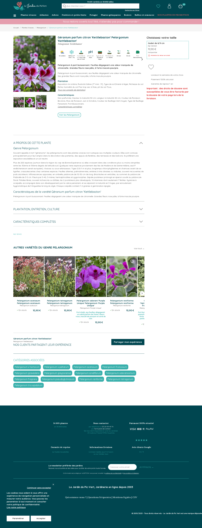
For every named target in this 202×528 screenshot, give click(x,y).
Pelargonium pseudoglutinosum (58, 379)
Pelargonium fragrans (26, 379)
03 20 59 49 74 (107, 427)
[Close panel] (53, 484)
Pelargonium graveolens (27, 373)
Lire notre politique (16, 507)
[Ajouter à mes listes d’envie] (151, 66)
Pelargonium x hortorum (27, 367)
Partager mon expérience (128, 342)
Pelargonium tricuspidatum (28, 385)
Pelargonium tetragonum (120, 379)
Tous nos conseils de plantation (71, 90)
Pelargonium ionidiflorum (88, 373)
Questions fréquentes (99, 497)
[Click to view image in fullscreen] (34, 64)
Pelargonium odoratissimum (120, 373)
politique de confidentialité (113, 473)
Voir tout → (139, 248)
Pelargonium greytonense (57, 373)
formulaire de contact (102, 429)
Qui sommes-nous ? (75, 497)
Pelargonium (41, 28)
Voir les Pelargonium (69, 115)
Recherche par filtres (132, 10)
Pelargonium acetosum (85, 367)
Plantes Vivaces (28, 28)
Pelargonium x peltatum (56, 367)
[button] (158, 6)
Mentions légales (122, 497)
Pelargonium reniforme (91, 379)
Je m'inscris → (146, 467)
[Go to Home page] (30, 6)
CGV (134, 497)
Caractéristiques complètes (70, 106)
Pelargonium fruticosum (114, 367)
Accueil (16, 28)
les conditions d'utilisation (131, 473)
